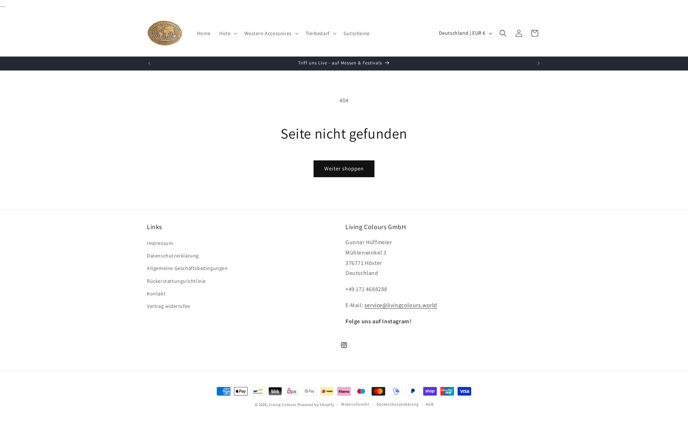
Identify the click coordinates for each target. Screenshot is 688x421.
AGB (429, 404)
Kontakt (156, 293)
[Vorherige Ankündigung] (149, 63)
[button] (227, 33)
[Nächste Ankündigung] (538, 63)
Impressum (160, 243)
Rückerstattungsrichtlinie (176, 281)
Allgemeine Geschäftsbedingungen (187, 268)
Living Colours (282, 404)
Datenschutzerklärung (173, 255)
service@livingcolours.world (400, 305)
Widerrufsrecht (355, 404)
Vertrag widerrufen (169, 306)
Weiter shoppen (344, 168)
